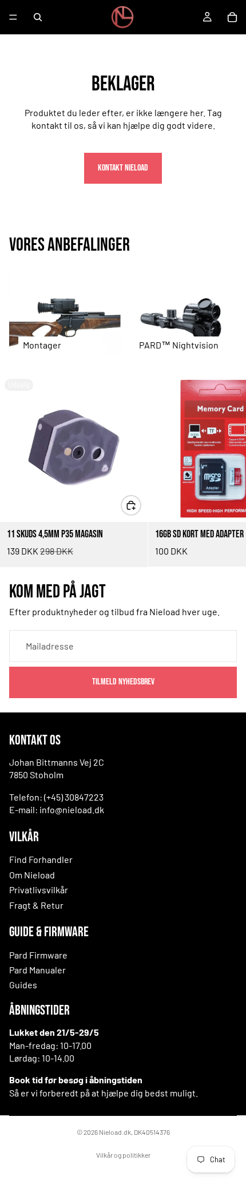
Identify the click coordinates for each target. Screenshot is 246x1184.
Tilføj (140, 505)
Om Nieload (32, 874)
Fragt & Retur (36, 905)
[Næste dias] (224, 470)
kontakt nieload (123, 168)
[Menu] (13, 17)
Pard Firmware (38, 954)
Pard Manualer (37, 969)
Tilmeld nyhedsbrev (123, 681)
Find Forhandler (41, 859)
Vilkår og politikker (123, 1155)
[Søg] (37, 17)
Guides (23, 984)
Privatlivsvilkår (38, 889)
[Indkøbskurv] (232, 17)
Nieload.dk (115, 1132)
